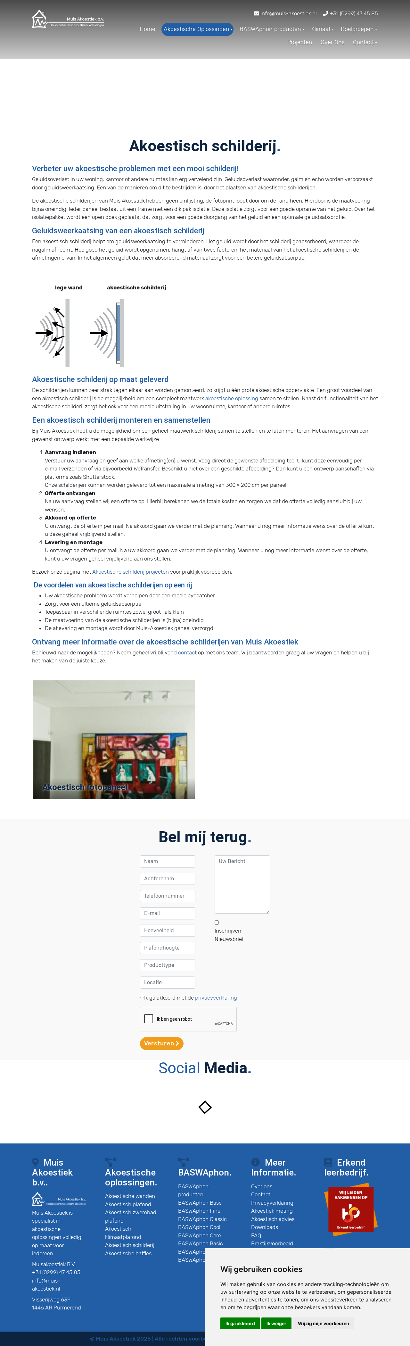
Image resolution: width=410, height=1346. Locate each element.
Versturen (160, 1043)
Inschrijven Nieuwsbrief (229, 934)
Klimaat (321, 29)
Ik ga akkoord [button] (240, 1323)
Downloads (264, 1227)
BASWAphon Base (200, 1203)
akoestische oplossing (231, 398)
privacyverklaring (216, 997)
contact (187, 652)
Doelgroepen (357, 29)
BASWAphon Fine (199, 1211)
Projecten (299, 42)
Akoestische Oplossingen (196, 29)
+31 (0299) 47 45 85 (353, 13)
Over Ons (333, 42)
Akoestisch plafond (128, 1204)
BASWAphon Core (199, 1235)
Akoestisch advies (272, 1219)
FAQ (256, 1235)
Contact (363, 42)
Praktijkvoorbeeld (272, 1243)
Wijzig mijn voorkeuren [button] (323, 1323)
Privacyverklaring (272, 1203)
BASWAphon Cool (199, 1227)
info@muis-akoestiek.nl (288, 13)
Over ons (261, 1186)
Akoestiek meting (272, 1211)
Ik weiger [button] (276, 1323)
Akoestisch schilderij (129, 1245)
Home (147, 29)
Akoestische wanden (130, 1196)
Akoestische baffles (128, 1253)
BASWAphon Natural (203, 1260)
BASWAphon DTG (199, 1252)
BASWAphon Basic (200, 1243)
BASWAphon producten (270, 29)
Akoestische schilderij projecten (130, 572)
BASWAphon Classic (202, 1219)
